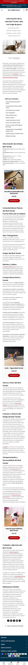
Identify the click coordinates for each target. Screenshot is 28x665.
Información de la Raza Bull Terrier (13, 102)
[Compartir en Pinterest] (14, 621)
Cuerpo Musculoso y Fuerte (13, 120)
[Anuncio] (14, 1)
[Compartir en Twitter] (11, 621)
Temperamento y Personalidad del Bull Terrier (14, 130)
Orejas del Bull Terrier (11, 115)
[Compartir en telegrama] (17, 621)
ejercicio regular (14, 552)
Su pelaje (5, 447)
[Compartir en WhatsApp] (20, 621)
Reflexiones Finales (11, 136)
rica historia (15, 74)
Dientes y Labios (10, 117)
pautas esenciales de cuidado (10, 77)
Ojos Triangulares (10, 113)
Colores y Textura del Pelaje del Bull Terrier (14, 126)
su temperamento (14, 469)
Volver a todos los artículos (15, 626)
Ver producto (14, 200)
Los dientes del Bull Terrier (9, 267)
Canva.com (16, 58)
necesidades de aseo (19, 576)
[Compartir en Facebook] (8, 621)
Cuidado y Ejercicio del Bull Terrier (14, 133)
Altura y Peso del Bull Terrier (13, 122)
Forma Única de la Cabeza (13, 110)
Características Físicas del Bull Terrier (14, 107)
